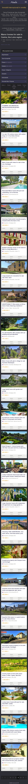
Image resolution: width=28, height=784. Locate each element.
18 (15, 777)
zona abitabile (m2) (14, 86)
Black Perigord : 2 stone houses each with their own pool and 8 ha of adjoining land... (14, 447)
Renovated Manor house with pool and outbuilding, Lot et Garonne (13, 191)
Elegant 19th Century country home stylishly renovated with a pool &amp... (14, 731)
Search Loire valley (5, 44)
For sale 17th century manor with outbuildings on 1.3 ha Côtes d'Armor (14, 135)
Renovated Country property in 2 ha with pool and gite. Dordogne (13, 646)
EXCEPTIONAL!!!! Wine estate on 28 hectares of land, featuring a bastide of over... (14, 305)
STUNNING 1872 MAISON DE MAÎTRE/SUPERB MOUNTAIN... (11, 106)
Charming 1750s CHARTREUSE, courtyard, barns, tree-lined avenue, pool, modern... (13, 533)
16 (10, 777)
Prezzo (8, 85)
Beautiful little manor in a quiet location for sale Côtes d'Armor (13, 618)
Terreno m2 (24, 85)
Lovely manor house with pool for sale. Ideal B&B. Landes (13, 703)
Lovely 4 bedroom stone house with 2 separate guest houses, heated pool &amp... (14, 475)
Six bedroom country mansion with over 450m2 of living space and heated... (13, 418)
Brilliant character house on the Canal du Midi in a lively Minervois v (14, 248)
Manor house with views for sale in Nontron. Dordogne (13, 163)
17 (13, 777)
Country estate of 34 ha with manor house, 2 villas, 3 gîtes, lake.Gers (12, 674)
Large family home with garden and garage (12, 390)
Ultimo (3, 85)
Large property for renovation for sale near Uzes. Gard (13, 276)
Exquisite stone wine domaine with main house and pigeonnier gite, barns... (13, 589)
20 (20, 777)
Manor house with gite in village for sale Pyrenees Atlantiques (13, 362)
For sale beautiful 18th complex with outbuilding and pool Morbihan (14, 333)
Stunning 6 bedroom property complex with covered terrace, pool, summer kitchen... (13, 760)
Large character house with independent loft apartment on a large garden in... (13, 504)
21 (23, 777)
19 (18, 777)
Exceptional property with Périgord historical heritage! (14, 561)
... (7, 777)
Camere (19, 85)
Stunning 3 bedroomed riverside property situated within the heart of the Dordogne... (14, 220)
